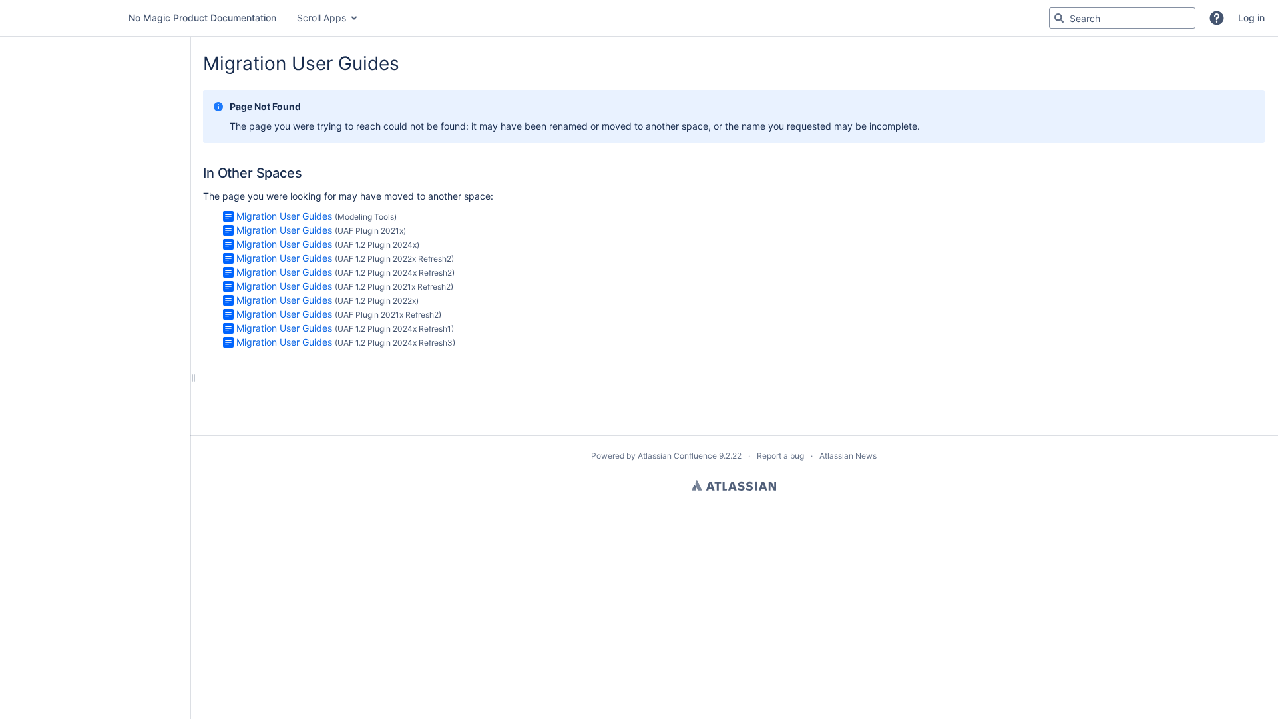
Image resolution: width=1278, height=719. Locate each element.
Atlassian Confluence (677, 456)
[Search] (1059, 18)
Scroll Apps (321, 17)
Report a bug (780, 456)
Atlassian (734, 485)
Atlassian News (848, 456)
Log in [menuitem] (1251, 17)
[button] (1216, 18)
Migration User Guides (284, 216)
